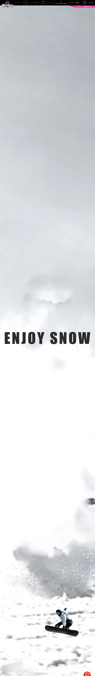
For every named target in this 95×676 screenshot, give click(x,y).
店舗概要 (77, 2)
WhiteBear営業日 (85, 2)
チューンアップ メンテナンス (25, 2)
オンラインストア (50, 2)
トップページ (17, 2)
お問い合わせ (91, 2)
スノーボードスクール (34, 2)
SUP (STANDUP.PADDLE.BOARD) (61, 2)
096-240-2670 (78, 6)
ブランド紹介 (71, 2)
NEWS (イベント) (43, 2)
